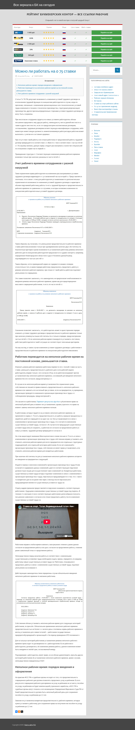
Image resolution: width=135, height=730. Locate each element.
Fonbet (96, 158)
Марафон (97, 153)
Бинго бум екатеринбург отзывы (106, 109)
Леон (96, 133)
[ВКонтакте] (16, 711)
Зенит (96, 161)
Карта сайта (29, 725)
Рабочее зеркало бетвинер (104, 98)
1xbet (96, 150)
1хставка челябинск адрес (103, 87)
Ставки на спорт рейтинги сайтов (106, 104)
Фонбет (96, 136)
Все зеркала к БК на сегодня (34, 5)
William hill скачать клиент (103, 90)
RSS (34, 725)
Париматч (97, 139)
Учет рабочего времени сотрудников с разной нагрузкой (37, 94)
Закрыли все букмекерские (104, 92)
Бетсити (97, 131)
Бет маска (97, 101)
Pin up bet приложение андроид (105, 106)
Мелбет (96, 156)
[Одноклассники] (19, 711)
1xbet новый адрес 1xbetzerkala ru (106, 95)
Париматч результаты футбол (48, 402)
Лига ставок (98, 147)
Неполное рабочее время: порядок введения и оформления (39, 85)
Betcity (96, 142)
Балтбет (97, 144)
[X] (22, 711)
